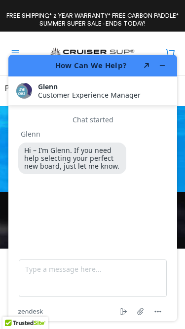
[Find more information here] (92, 188)
